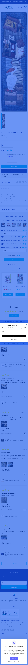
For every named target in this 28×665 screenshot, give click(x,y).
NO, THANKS (14, 339)
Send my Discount (14, 336)
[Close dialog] (26, 324)
